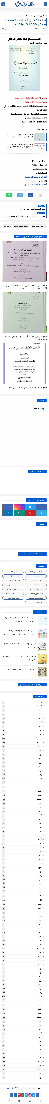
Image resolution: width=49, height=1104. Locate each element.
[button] (30, 195)
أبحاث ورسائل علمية (39, 15)
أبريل (40, 722)
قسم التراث (35, 584)
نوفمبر (39, 787)
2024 (41, 778)
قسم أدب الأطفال (13, 576)
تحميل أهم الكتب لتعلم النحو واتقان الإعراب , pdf (21, 669)
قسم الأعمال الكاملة (13, 580)
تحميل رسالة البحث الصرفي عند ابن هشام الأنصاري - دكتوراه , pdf (26, 388)
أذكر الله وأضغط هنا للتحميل (35, 177)
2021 (41, 900)
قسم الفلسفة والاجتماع (13, 593)
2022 (41, 863)
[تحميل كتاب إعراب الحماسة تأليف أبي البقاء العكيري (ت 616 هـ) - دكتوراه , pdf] (24, 312)
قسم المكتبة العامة (24, 15)
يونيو (40, 714)
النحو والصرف (36, 576)
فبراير (40, 730)
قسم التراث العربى (13, 584)
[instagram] (19, 507)
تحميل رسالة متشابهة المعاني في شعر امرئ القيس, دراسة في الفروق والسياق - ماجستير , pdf (20, 135)
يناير (40, 734)
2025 (41, 738)
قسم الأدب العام (36, 580)
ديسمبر (39, 742)
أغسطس (39, 706)
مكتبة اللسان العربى (13, 1087)
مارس (40, 726)
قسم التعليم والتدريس (13, 589)
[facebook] (41, 507)
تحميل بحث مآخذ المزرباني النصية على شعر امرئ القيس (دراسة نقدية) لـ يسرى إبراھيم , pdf (20, 145)
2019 (41, 996)
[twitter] (30, 507)
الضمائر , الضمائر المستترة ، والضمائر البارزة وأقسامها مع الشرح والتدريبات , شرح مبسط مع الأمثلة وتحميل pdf (20, 634)
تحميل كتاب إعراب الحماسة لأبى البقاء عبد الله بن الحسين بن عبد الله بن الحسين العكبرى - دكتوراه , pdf (25, 286)
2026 (41, 702)
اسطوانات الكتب (13, 571)
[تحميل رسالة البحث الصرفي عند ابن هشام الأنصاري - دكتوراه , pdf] (24, 363)
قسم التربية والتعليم (36, 589)
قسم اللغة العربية (13, 598)
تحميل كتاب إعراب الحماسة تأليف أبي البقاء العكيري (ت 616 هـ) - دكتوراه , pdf (24, 337)
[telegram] (41, 513)
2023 (41, 831)
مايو (40, 718)
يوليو (40, 710)
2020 (41, 944)
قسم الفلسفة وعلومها (35, 598)
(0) (3, 28)
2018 (41, 1049)
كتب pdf (6, 226)
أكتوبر (40, 791)
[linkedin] (7, 513)
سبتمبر (39, 795)
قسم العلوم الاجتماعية (36, 593)
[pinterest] (30, 513)
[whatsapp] (19, 513)
